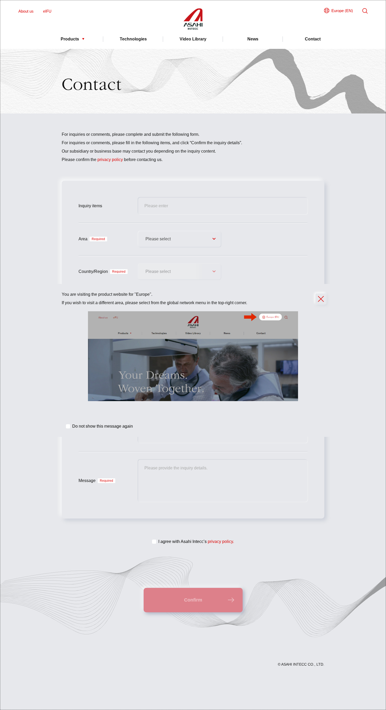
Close (320, 298)
